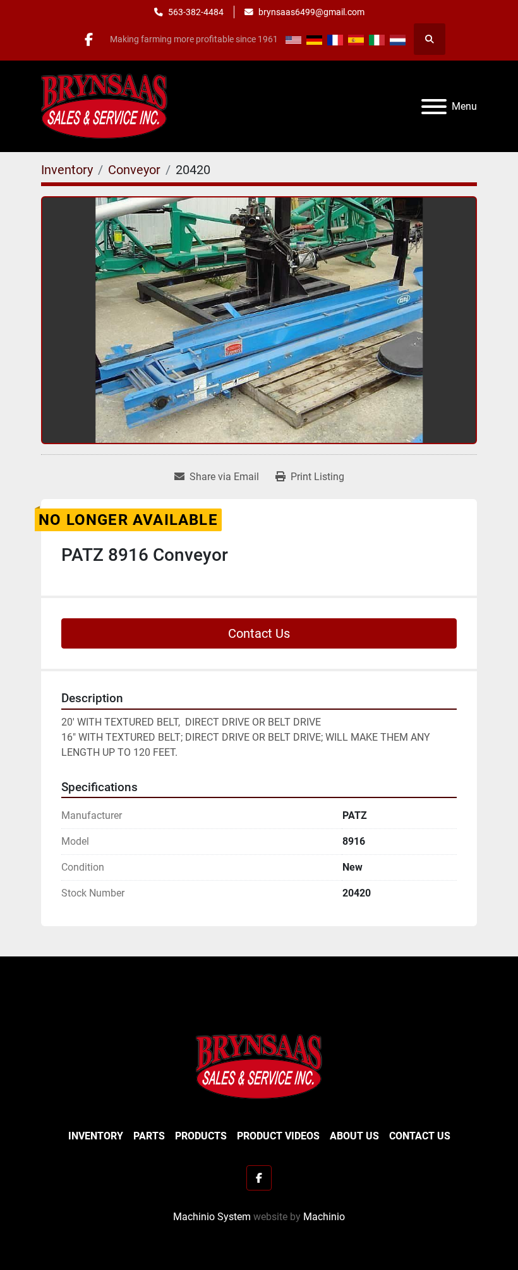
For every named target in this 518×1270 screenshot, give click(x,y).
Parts (149, 1136)
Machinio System (212, 1217)
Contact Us (259, 633)
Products (201, 1136)
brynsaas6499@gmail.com (311, 12)
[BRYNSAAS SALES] (259, 1066)
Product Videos (278, 1136)
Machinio (324, 1217)
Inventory (95, 1136)
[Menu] (434, 106)
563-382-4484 (196, 12)
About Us (354, 1136)
